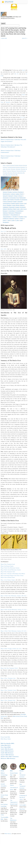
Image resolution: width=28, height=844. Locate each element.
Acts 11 (24, 167)
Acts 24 (17, 173)
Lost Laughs (22, 805)
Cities (2, 815)
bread (23, 70)
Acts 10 (19, 167)
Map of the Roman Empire (7, 566)
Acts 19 (15, 171)
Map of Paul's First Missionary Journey (10, 568)
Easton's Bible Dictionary (7, 751)
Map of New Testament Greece (8, 690)
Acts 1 (4, 165)
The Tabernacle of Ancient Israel (13, 802)
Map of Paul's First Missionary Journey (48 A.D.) (13, 595)
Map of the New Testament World (9, 668)
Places (12, 785)
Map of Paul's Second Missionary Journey (11, 569)
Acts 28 (15, 175)
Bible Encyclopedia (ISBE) (7, 743)
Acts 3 (13, 165)
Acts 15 (20, 169)
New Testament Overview (22, 786)
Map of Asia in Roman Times (8, 577)
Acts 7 (6, 167)
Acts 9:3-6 (3, 249)
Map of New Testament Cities (8, 571)
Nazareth (8, 102)
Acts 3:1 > (24, 38)
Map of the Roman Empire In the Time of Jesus (12, 575)
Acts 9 (14, 167)
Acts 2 (9, 165)
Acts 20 (20, 171)
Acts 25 (22, 173)
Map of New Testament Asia (8, 678)
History (21, 771)
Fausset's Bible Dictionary (7, 754)
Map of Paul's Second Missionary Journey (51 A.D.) (13, 609)
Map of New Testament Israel (8, 564)
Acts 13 (10, 169)
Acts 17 (5, 171)
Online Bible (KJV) (6, 745)
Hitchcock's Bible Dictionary (8, 758)
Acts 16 (25, 169)
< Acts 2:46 (4, 38)
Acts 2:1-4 (3, 231)
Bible (11, 771)
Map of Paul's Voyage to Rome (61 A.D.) (11, 648)
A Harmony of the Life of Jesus (23, 797)
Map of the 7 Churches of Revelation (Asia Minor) (13, 573)
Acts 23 (12, 173)
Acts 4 (17, 165)
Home (2, 771)
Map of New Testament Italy (8, 700)
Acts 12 (5, 169)
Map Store (22, 809)
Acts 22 (7, 173)
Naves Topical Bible (6, 747)
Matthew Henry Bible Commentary (10, 756)
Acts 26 (5, 175)
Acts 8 (10, 167)
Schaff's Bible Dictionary (7, 752)
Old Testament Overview (22, 775)
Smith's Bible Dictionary (7, 749)
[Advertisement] (14, 53)
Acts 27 (10, 175)
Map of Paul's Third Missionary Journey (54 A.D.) (13, 631)
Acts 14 (15, 169)
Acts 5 (22, 165)
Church (23, 94)
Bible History (8, 833)
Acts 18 (10, 171)
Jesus (2, 102)
